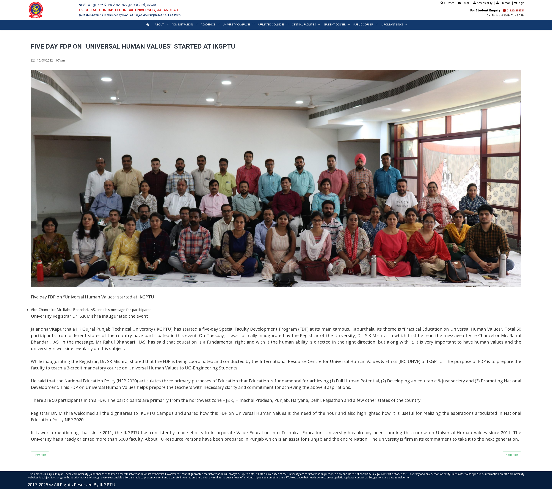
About (159, 24)
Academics (208, 24)
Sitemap (505, 3)
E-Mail (465, 3)
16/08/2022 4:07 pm (50, 60)
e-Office (449, 3)
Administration (182, 24)
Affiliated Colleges (271, 24)
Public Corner (363, 24)
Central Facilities (304, 24)
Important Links (392, 24)
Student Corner (334, 24)
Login (521, 3)
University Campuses (236, 24)
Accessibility (484, 3)
